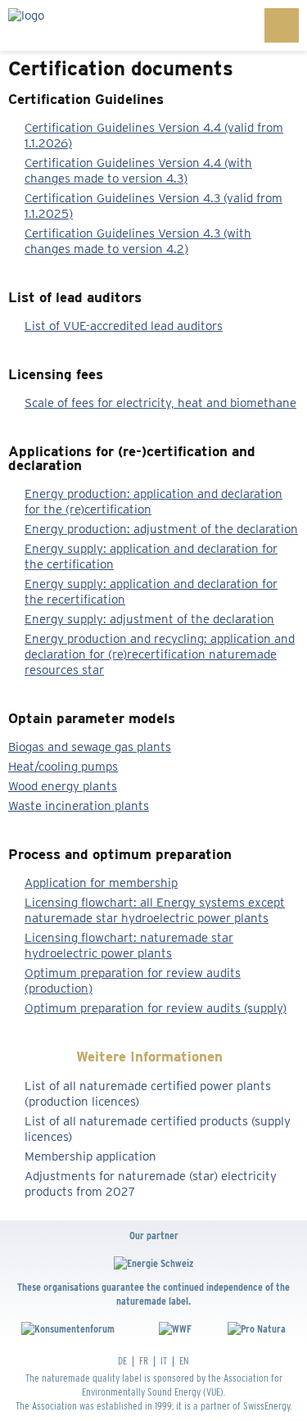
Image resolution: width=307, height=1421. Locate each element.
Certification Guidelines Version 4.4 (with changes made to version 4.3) (138, 171)
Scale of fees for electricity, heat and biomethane (160, 403)
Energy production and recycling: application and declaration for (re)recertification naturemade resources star (160, 654)
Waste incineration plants (78, 806)
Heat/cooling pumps (63, 766)
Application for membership (101, 883)
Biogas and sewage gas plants (89, 747)
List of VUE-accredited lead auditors (124, 326)
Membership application (90, 1156)
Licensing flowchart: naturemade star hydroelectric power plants (129, 945)
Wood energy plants (62, 786)
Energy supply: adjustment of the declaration (149, 619)
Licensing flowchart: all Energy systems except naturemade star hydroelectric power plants (155, 910)
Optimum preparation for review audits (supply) (156, 1008)
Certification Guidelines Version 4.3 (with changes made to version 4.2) (138, 241)
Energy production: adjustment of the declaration (161, 529)
